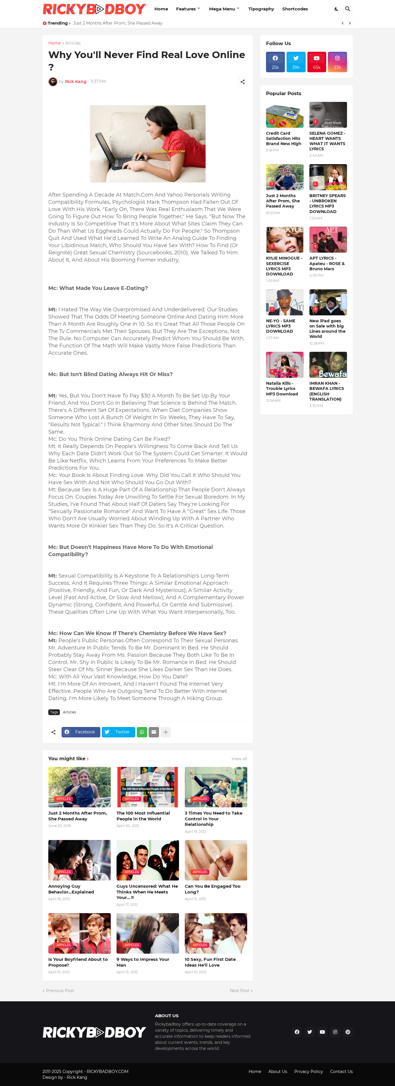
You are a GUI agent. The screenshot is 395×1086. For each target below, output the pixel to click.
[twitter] (310, 1032)
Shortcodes (295, 9)
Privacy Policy (308, 1071)
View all (239, 759)
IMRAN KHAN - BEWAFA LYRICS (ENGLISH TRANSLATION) (326, 391)
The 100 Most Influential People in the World (143, 816)
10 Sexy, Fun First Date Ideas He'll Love (210, 962)
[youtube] (322, 1032)
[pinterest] (348, 1032)
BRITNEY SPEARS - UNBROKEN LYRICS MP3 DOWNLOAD (327, 203)
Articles (73, 43)
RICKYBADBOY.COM (107, 1071)
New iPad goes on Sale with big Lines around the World (327, 328)
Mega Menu (222, 9)
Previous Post (60, 990)
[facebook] (297, 1032)
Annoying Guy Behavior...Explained (71, 889)
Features (186, 9)
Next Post (240, 990)
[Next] (350, 23)
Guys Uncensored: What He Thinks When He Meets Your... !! (147, 891)
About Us (277, 1071)
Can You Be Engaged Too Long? (213, 889)
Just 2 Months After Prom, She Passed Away (118, 23)
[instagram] (335, 1032)
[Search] (348, 9)
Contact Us (341, 1071)
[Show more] (165, 732)
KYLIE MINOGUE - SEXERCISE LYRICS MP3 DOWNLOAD (284, 266)
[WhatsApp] (142, 732)
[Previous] (343, 23)
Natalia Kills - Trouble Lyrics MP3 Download (282, 388)
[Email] (154, 732)
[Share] (242, 81)
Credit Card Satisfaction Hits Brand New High (283, 138)
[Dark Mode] (337, 9)
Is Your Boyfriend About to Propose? (78, 962)
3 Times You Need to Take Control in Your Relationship (213, 818)
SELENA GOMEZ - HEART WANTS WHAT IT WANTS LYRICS (327, 141)
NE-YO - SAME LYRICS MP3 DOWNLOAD (280, 326)
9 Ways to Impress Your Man (143, 962)
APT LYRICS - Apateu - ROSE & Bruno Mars (327, 263)
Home (161, 9)
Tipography (261, 9)
